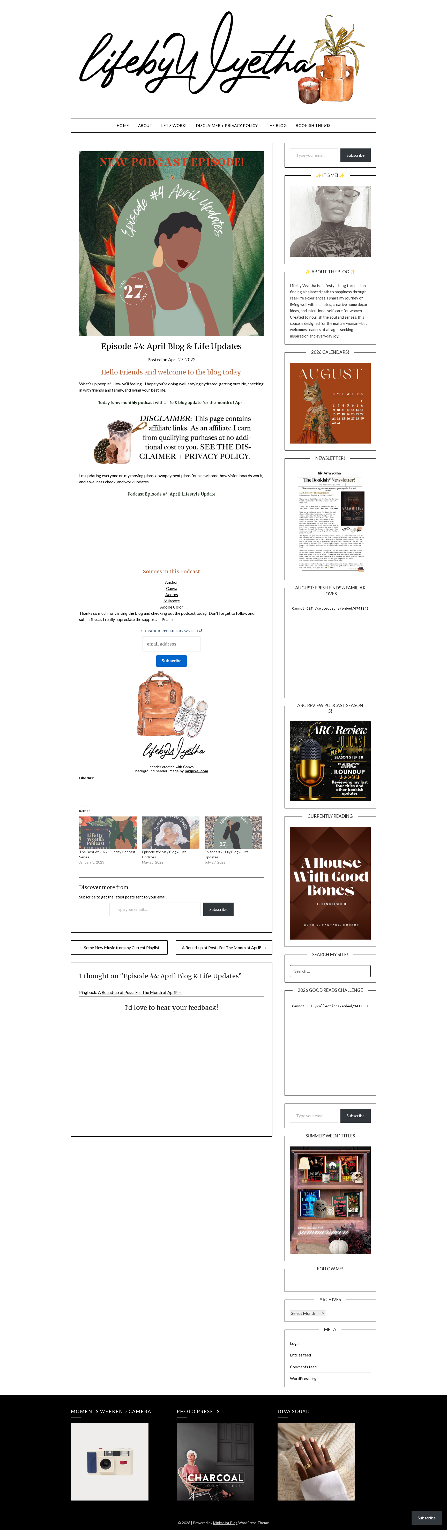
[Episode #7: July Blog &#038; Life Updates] (233, 832)
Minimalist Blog (225, 1522)
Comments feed (303, 1366)
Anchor (171, 582)
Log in (295, 1343)
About (145, 125)
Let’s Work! (174, 125)
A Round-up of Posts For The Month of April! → (224, 947)
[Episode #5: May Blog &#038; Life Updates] (170, 832)
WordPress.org (303, 1378)
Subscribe (218, 909)
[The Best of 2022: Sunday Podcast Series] (108, 832)
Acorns (171, 594)
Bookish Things (313, 125)
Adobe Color (171, 606)
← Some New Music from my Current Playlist (119, 947)
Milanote (171, 600)
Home (123, 125)
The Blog (277, 125)
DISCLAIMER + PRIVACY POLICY (227, 125)
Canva (171, 588)
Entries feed (300, 1355)
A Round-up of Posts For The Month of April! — (140, 992)
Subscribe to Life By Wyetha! (171, 631)
